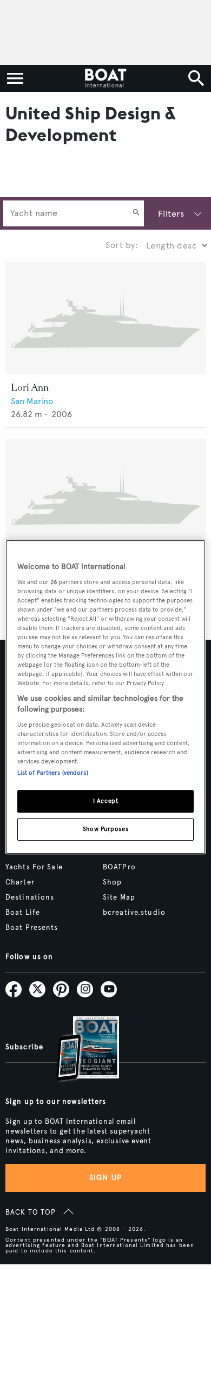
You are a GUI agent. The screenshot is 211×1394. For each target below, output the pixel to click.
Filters (171, 214)
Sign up (105, 1177)
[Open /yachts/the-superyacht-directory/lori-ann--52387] (105, 318)
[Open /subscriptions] (78, 1050)
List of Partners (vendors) (52, 772)
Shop (112, 882)
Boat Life (22, 912)
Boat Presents (31, 927)
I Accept (105, 801)
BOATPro (119, 867)
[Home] (105, 78)
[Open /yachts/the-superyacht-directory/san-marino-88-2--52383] (105, 495)
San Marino (32, 401)
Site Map (119, 897)
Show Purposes (105, 829)
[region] (105, 697)
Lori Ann (30, 387)
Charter (20, 882)
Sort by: (122, 245)
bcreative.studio (134, 912)
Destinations (29, 897)
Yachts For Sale (34, 867)
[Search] (136, 213)
